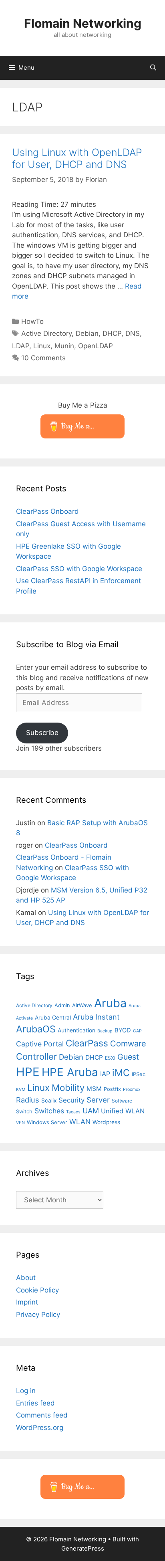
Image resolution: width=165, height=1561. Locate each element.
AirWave (82, 1005)
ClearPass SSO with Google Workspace (79, 569)
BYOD (123, 1030)
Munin (64, 346)
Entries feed (35, 1403)
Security (71, 1100)
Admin (62, 1005)
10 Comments (43, 358)
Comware (128, 1043)
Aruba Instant (96, 1016)
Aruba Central (53, 1017)
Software (122, 1101)
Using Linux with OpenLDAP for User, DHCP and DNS (77, 158)
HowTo (32, 321)
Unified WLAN (123, 1111)
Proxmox (132, 1089)
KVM (20, 1089)
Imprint (27, 1302)
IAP (105, 1074)
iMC (121, 1072)
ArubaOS (36, 1029)
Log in (26, 1391)
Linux (41, 346)
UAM (90, 1110)
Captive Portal (40, 1044)
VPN (20, 1122)
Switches (49, 1111)
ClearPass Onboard (47, 511)
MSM (94, 1088)
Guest (128, 1057)
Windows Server (47, 1122)
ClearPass (87, 1043)
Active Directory (46, 333)
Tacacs (73, 1112)
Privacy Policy (38, 1315)
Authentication (76, 1030)
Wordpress (106, 1122)
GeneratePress (82, 1548)
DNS (132, 333)
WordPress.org (39, 1428)
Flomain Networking (82, 23)
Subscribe (42, 733)
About (26, 1278)
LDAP (20, 346)
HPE (28, 1072)
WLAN (80, 1121)
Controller (36, 1056)
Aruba (110, 1003)
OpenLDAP (95, 346)
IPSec (138, 1074)
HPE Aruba (70, 1072)
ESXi (110, 1058)
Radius (27, 1099)
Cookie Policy (37, 1290)
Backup (105, 1031)
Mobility (68, 1087)
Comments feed (42, 1415)
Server (98, 1099)
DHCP (112, 333)
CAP (137, 1031)
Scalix (48, 1100)
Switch (24, 1111)
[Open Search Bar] (153, 68)
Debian (87, 333)
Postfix (112, 1089)
